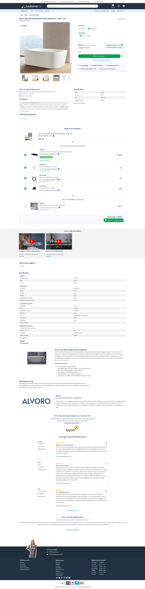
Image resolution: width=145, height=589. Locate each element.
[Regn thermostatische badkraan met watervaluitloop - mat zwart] (34, 155)
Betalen (22, 562)
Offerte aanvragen (24, 567)
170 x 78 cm (82, 28)
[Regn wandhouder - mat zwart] (34, 188)
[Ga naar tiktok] (57, 578)
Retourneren (23, 566)
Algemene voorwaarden (60, 587)
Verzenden (22, 564)
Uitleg (28, 310)
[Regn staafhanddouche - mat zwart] (34, 167)
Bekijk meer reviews (73, 510)
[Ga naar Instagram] (64, 578)
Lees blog (21, 256)
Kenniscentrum (39, 11)
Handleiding (25, 343)
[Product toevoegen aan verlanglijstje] (122, 56)
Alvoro (22, 266)
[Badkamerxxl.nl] (31, 6)
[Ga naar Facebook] (62, 578)
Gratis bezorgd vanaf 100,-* (84, 1)
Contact (58, 566)
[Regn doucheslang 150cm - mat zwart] (34, 178)
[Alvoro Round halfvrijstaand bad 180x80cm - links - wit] (45, 47)
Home (21, 15)
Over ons (58, 562)
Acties (31, 11)
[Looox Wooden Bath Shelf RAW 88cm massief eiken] (34, 206)
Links (83, 36)
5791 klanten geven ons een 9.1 (67, 1)
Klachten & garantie (25, 569)
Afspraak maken (105, 11)
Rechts (88, 36)
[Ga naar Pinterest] (67, 578)
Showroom (97, 11)
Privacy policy (74, 587)
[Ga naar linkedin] (59, 578)
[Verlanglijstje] (118, 6)
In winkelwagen (100, 56)
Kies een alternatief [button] (44, 160)
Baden (26, 15)
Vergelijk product (122, 19)
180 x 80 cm (93, 28)
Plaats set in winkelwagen (114, 220)
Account (113, 7)
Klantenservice (120, 11)
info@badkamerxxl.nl (56, 554)
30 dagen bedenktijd (99, 1)
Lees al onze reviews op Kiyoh (71, 423)
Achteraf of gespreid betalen (49, 1)
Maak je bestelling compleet (102, 60)
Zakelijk (113, 11)
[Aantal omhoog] (90, 51)
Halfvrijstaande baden (34, 15)
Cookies (68, 587)
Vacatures (58, 571)
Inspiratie (47, 11)
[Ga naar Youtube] (69, 578)
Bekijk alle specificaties (79, 103)
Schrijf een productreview (72, 530)
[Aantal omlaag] (84, 51)
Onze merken (59, 575)
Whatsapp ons (53, 552)
